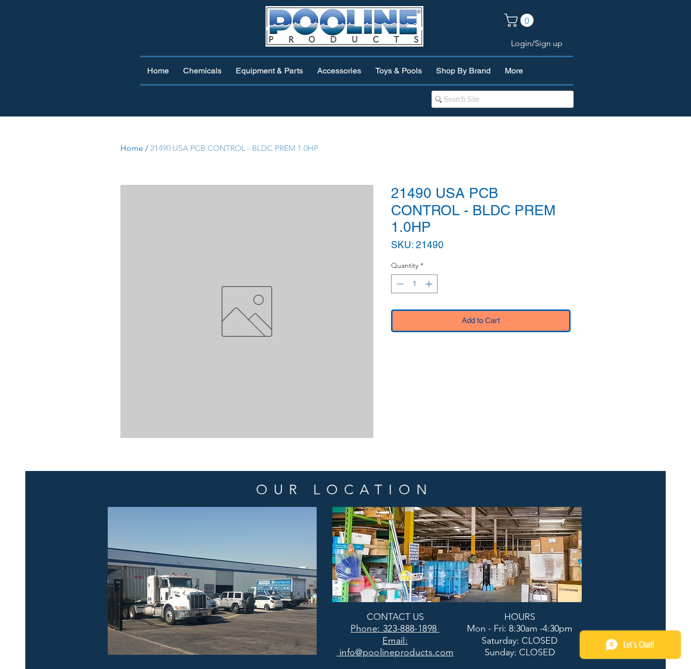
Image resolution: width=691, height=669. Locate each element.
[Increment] (429, 284)
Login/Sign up (537, 43)
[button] (520, 20)
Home (131, 148)
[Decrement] (399, 284)
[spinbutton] (414, 284)
